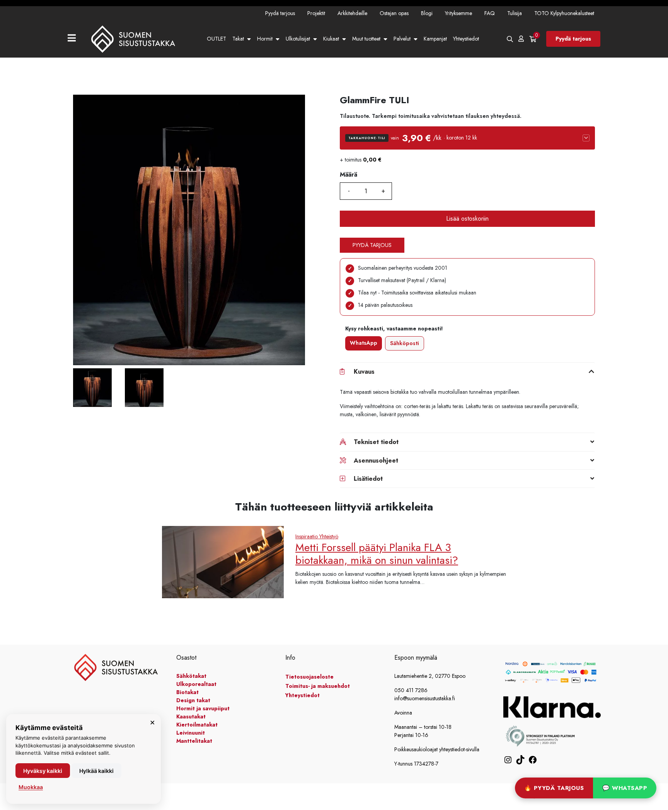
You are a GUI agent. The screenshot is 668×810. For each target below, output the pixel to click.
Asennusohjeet (376, 460)
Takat (238, 39)
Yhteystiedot (466, 39)
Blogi (427, 13)
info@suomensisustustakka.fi (424, 698)
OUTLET (216, 39)
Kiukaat (331, 39)
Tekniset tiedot (376, 442)
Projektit (316, 13)
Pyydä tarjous (280, 13)
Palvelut (402, 39)
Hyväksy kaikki (42, 770)
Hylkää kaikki (96, 770)
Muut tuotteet (366, 39)
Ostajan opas (394, 13)
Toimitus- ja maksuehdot (317, 686)
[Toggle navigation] (75, 38)
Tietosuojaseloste (309, 677)
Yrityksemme (458, 13)
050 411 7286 (411, 690)
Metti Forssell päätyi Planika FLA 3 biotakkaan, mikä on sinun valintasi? (376, 554)
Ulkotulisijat (298, 39)
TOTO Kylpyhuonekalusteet (564, 13)
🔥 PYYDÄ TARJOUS (554, 788)
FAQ (489, 13)
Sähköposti (404, 343)
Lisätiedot (368, 479)
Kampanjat (435, 39)
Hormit (265, 39)
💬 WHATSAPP (624, 788)
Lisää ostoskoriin (467, 218)
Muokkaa (31, 787)
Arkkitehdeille (352, 13)
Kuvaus (364, 372)
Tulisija (514, 13)
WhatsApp (363, 343)
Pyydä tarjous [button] (372, 245)
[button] (467, 138)
